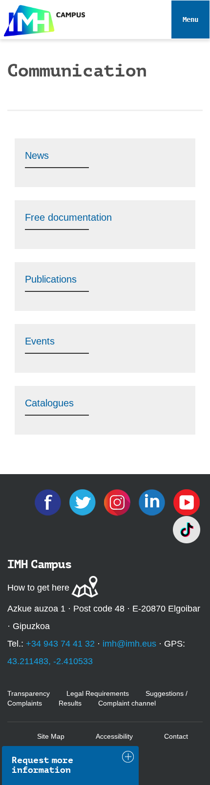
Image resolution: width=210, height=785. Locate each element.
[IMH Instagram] (118, 501)
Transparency (28, 693)
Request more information (42, 765)
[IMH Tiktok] (186, 529)
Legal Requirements (97, 693)
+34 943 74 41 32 (60, 644)
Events (40, 341)
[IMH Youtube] (186, 501)
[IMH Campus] (42, 18)
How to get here (38, 588)
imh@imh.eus (129, 644)
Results (70, 703)
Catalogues (49, 403)
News (37, 155)
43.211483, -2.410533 (50, 661)
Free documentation (68, 217)
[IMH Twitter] (83, 501)
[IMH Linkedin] (153, 501)
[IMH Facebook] (49, 501)
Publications (51, 279)
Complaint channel (127, 703)
